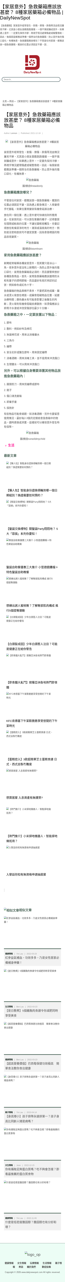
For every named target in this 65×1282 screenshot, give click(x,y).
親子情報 (9, 1112)
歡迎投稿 (46, 1266)
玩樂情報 (34, 1262)
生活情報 (9, 1007)
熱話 (11, 101)
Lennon (14, 133)
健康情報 (9, 954)
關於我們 (31, 1266)
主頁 (4, 101)
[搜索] (57, 79)
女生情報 (9, 1165)
